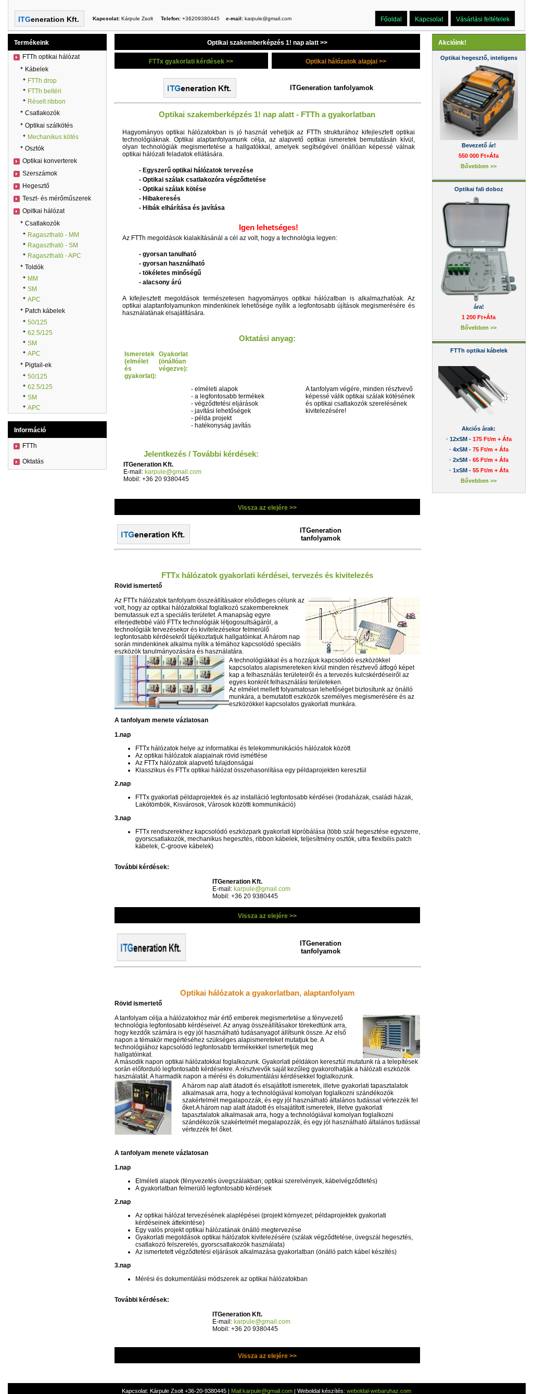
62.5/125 (40, 332)
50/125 (37, 322)
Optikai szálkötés (49, 125)
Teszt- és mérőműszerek (56, 198)
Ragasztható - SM (53, 245)
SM (32, 289)
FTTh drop (42, 80)
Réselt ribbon (47, 101)
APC (34, 299)
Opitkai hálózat (43, 211)
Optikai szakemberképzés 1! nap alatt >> (267, 42)
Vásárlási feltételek (483, 19)
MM (33, 278)
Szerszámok (39, 173)
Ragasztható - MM (53, 234)
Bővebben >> (479, 166)
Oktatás (33, 461)
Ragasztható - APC (54, 255)
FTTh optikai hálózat (51, 56)
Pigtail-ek (38, 365)
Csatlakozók (42, 113)
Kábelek (36, 69)
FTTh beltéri (44, 91)
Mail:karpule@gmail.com (262, 1391)
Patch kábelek (45, 311)
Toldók (34, 267)
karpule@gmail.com (173, 471)
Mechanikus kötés (53, 137)
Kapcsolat (429, 19)
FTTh (29, 445)
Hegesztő (35, 186)
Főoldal (391, 19)
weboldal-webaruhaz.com (379, 1391)
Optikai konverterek (49, 161)
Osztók (34, 148)
